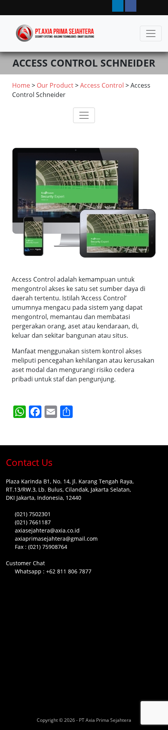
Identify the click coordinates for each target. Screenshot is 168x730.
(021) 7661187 (33, 522)
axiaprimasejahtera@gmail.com (56, 538)
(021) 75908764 (47, 546)
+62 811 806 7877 (68, 571)
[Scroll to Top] (15, 716)
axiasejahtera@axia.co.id (47, 530)
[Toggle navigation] (151, 33)
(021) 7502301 (33, 514)
